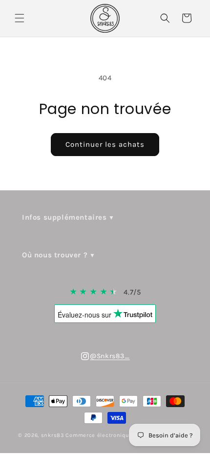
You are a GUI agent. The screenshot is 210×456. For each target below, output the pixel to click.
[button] (19, 18)
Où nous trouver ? (54, 255)
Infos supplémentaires (64, 217)
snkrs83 (52, 435)
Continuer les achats (105, 144)
